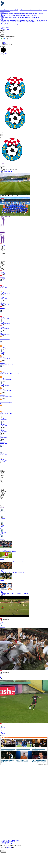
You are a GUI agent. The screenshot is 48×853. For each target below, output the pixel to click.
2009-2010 (2, 236)
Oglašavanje (12, 841)
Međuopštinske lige (31, 9)
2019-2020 (2, 225)
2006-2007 (2, 239)
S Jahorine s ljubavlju (4, 23)
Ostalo (11, 13)
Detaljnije (2, 163)
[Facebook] (4, 38)
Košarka (11, 24)
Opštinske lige (37, 9)
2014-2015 (2, 231)
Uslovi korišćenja (9, 840)
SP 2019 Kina (40, 13)
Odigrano (2, 216)
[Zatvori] (0, 137)
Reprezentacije (39, 10)
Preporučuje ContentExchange (42, 764)
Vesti (1, 6)
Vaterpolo (28, 20)
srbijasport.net (9, 847)
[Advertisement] (24, 64)
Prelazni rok (45, 10)
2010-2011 (2, 235)
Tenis (10, 20)
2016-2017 (2, 228)
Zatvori (2, 735)
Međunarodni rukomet (30, 15)
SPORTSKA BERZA (4, 29)
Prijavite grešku (3, 842)
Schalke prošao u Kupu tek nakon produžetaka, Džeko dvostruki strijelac (23, 749)
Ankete (5, 843)
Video (1, 21)
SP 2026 (8, 11)
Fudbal (2, 24)
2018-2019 (2, 226)
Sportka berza (9, 843)
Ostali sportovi (10, 21)
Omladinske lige (44, 9)
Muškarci (4, 43)
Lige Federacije (11, 10)
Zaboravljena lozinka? (4, 33)
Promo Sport (22, 21)
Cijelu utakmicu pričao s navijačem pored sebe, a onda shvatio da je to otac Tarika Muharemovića (8, 749)
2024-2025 (2, 220)
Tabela (9, 216)
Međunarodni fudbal (33, 10)
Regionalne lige (19, 9)
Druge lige (14, 9)
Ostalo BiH (16, 10)
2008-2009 (2, 237)
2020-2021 (2, 224)
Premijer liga (7, 13)
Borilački (20, 20)
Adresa (1, 168)
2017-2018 (2, 227)
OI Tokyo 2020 (35, 21)
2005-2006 (2, 240)
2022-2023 (2, 222)
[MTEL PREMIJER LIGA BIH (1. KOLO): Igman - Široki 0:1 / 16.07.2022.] (14, 616)
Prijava (3, 30)
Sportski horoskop (28, 21)
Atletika (16, 20)
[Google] (1, 38)
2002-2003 (2, 242)
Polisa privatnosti (15, 840)
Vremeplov (5, 21)
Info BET (14, 21)
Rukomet (20, 24)
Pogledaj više (2, 461)
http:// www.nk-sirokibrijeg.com (6, 171)
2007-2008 (2, 238)
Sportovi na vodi (44, 20)
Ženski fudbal (3, 10)
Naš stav (18, 21)
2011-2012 (2, 234)
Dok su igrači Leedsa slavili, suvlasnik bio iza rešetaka (22, 761)
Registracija (11, 33)
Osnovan (2, 164)
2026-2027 (2, 217)
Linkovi (1, 843)
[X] (7, 38)
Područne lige (24, 9)
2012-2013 (2, 233)
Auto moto (13, 20)
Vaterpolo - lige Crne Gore (36, 20)
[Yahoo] (10, 38)
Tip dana (39, 21)
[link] (24, 249)
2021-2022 (2, 223)
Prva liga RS (9, 9)
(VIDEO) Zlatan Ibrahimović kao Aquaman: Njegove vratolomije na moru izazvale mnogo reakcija (39, 761)
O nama (4, 840)
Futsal (7, 10)
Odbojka (15, 24)
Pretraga (7, 842)
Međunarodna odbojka (29, 17)
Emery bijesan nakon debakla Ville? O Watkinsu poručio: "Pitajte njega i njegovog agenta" (8, 761)
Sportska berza (6, 20)
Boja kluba (2, 166)
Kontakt (8, 841)
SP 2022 (5, 11)
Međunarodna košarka (27, 13)
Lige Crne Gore (26, 10)
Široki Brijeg (2, 133)
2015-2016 (2, 229)
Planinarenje (24, 20)
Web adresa (2, 170)
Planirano (6, 216)
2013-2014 (2, 232)
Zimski (1, 20)
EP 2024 (2, 11)
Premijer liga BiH (3, 9)
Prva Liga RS (3, 15)
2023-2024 (2, 221)
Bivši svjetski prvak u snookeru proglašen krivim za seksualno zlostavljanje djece (39, 749)
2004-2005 (2, 241)
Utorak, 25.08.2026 (4, 53)
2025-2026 (2, 219)
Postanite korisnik (3, 841)
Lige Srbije (21, 10)
